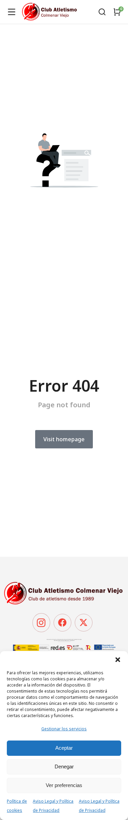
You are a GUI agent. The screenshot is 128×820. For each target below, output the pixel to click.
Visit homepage (64, 439)
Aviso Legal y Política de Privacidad (53, 805)
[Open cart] (117, 12)
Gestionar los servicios (64, 729)
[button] (117, 659)
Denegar (64, 766)
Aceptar (64, 748)
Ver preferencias (64, 785)
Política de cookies (17, 805)
